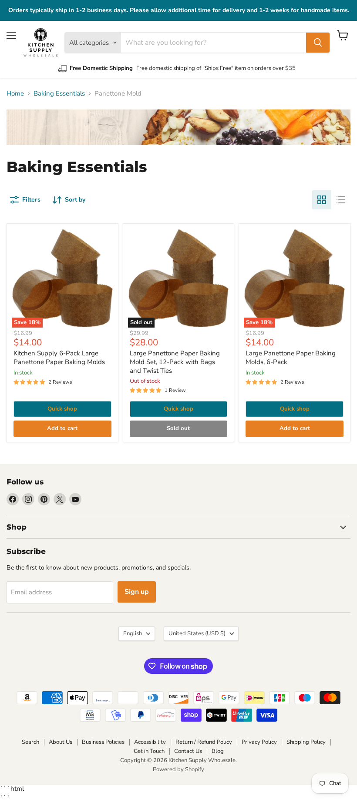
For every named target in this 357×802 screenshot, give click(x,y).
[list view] (340, 199)
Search (30, 742)
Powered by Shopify (178, 769)
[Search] (318, 43)
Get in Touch (149, 751)
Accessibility (150, 742)
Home (15, 93)
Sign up (137, 592)
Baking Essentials (59, 93)
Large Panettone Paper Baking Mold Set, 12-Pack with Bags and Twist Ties (175, 361)
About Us (60, 742)
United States (197, 633)
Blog (218, 751)
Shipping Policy (306, 742)
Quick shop (62, 409)
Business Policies (103, 742)
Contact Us (188, 751)
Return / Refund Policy (203, 742)
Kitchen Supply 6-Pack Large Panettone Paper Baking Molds (59, 357)
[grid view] (321, 199)
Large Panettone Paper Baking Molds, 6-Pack (291, 357)
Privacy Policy (259, 742)
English (132, 633)
